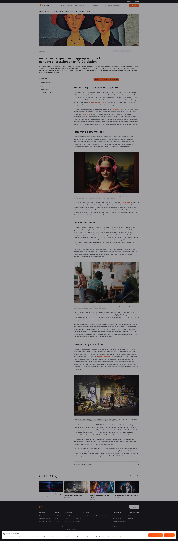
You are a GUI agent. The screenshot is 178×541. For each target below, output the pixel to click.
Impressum (130, 537)
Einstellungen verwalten (155, 535)
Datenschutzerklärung (118, 537)
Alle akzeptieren (169, 535)
